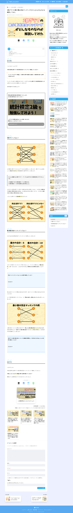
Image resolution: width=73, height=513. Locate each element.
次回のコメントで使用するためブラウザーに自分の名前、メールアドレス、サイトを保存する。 (25, 477)
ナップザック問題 (55, 79)
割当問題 (53, 81)
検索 (67, 6)
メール (9, 468)
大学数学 (36, 407)
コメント (9, 448)
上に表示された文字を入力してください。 (15, 482)
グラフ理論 (26, 407)
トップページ (24, 509)
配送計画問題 (54, 85)
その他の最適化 (42, 406)
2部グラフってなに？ (13, 52)
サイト (8, 473)
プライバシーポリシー (48, 509)
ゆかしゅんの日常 (45, 1)
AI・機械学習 (52, 1)
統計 (52, 59)
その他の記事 (64, 1)
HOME (37, 507)
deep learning (54, 52)
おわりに (11, 55)
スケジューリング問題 (56, 73)
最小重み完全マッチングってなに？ (15, 53)
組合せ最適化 (58, 1)
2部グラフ (21, 407)
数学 (40, 407)
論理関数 (53, 94)
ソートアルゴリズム (55, 75)
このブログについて (13, 124)
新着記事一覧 (38, 1)
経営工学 (43, 407)
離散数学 (53, 87)
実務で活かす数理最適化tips (57, 83)
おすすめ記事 (53, 63)
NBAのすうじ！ (54, 61)
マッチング (31, 407)
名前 (8, 463)
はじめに (11, 51)
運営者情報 (35, 509)
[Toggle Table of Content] (43, 49)
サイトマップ (40, 509)
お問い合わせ (29, 509)
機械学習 (53, 57)
